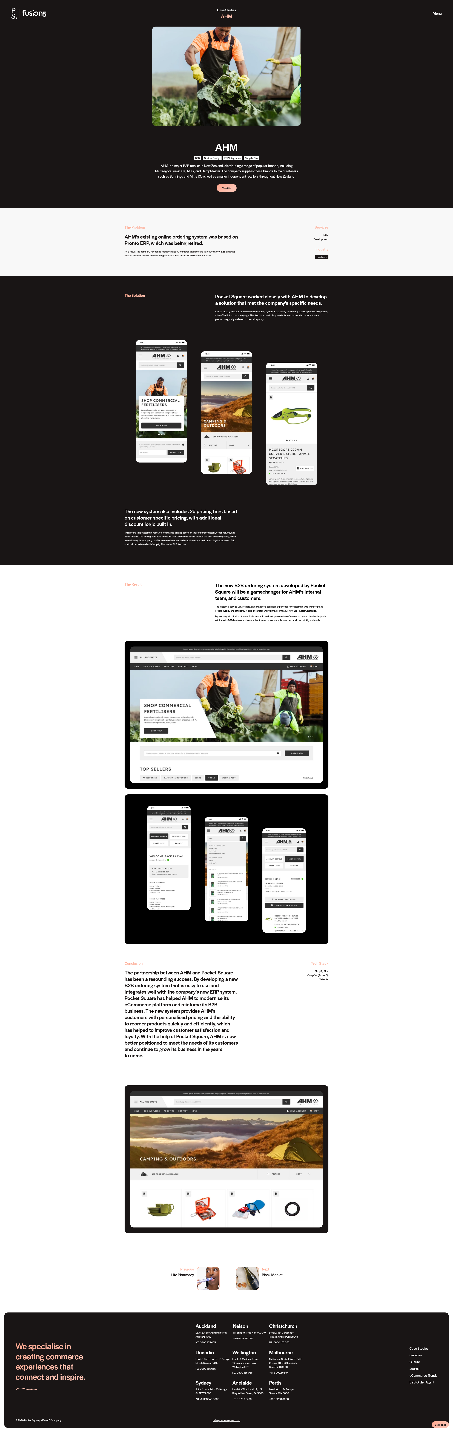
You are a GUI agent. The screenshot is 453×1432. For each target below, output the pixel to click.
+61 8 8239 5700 (242, 1399)
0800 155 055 (208, 1342)
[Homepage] (32, 13)
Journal (414, 1368)
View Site (226, 187)
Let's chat (440, 1424)
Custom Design (212, 158)
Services (415, 1355)
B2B (197, 158)
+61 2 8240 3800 (209, 1399)
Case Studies (226, 10)
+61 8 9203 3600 (279, 1399)
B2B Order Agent (421, 1382)
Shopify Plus (251, 158)
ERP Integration (232, 158)
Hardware (322, 257)
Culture (414, 1361)
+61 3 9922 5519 (278, 1372)
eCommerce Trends (423, 1375)
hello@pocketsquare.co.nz (226, 1420)
